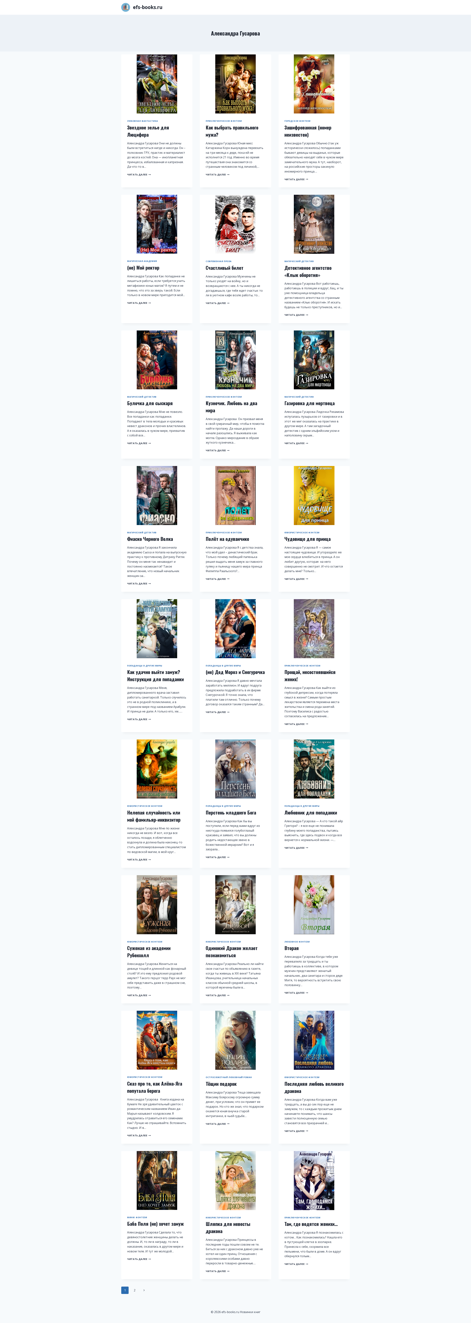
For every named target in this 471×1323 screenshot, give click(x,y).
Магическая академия (142, 261)
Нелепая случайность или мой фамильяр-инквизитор (153, 816)
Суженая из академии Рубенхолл (149, 951)
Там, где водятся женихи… (311, 1223)
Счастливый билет (224, 267)
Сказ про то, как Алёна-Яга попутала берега (154, 1087)
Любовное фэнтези (297, 941)
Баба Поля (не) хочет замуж (155, 1223)
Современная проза (219, 261)
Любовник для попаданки (310, 812)
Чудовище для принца (307, 538)
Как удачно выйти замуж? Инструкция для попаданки (155, 675)
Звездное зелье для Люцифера (148, 131)
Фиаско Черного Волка (150, 538)
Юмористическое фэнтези (302, 532)
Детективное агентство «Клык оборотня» (308, 271)
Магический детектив (299, 261)
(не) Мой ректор (143, 267)
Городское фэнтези (297, 121)
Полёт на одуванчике (227, 538)
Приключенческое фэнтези (224, 121)
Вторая (291, 948)
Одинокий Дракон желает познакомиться (232, 951)
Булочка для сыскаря (150, 403)
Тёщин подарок (221, 1083)
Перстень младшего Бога (231, 812)
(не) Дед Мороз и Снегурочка (235, 671)
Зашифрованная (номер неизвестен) (307, 131)
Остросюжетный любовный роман (229, 1077)
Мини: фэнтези (137, 1217)
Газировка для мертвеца (309, 403)
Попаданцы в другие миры (144, 665)
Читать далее (139, 174)
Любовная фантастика (142, 121)
